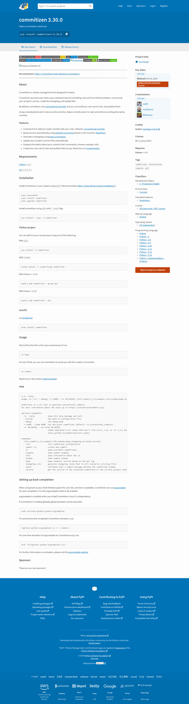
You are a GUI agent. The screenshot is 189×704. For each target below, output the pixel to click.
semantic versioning (64, 132)
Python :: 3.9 (145, 242)
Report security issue (146, 607)
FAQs (42, 618)
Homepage (144, 61)
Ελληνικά (94, 676)
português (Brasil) (71, 676)
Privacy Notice (145, 614)
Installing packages (41, 603)
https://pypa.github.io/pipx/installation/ (96, 185)
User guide (41, 610)
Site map (94, 658)
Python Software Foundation (93, 650)
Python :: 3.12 (145, 252)
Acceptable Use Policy (145, 618)
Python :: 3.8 (145, 239)
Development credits (110, 618)
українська (84, 676)
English (142, 216)
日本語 (59, 676)
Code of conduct (145, 610)
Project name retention (41, 614)
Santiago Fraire (150, 129)
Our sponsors (77, 618)
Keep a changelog (57, 136)
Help (120, 5)
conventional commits (55, 106)
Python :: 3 (144, 236)
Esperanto (150, 676)
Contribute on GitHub (111, 607)
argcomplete (120, 487)
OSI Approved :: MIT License (152, 208)
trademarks (120, 648)
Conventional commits (94, 129)
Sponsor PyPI (112, 614)
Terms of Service (145, 603)
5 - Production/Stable (149, 183)
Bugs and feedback (112, 603)
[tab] (28, 47)
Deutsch (103, 676)
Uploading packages (41, 607)
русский (134, 676)
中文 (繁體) (123, 676)
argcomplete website (78, 552)
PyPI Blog (76, 603)
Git (20, 170)
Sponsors (140, 5)
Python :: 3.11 (145, 249)
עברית (141, 676)
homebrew (27, 318)
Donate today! (94, 643)
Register (164, 5)
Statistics (77, 610)
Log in (153, 5)
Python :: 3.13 (145, 255)
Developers (144, 200)
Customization (93, 148)
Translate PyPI (110, 610)
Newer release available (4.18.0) (149, 84)
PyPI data (140, 74)
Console (143, 192)
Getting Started (49, 378)
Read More (101, 132)
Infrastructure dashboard (76, 607)
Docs (129, 5)
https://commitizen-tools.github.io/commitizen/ (57, 73)
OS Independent (147, 225)
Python (22, 164)
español (43, 676)
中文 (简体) (112, 676)
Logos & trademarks (77, 614)
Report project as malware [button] (152, 269)
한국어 (159, 676)
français (51, 676)
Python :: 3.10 (145, 245)
